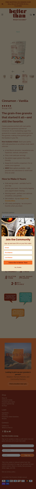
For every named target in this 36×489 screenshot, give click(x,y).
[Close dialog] (32, 219)
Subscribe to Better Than (18, 263)
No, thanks (18, 267)
